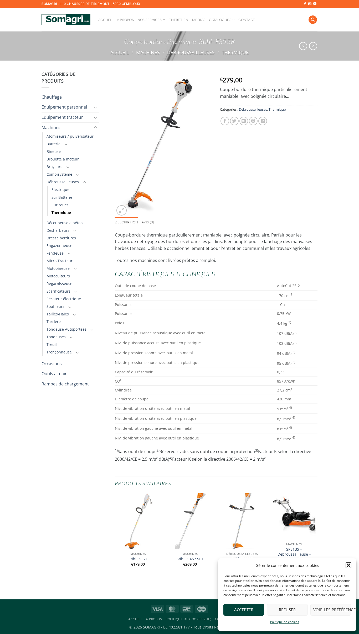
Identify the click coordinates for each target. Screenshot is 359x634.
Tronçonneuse (59, 352)
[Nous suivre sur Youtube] (314, 4)
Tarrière (54, 321)
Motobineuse (58, 268)
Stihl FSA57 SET (190, 559)
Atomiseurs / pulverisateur (70, 136)
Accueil (105, 20)
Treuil (52, 344)
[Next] (317, 537)
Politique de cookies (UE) (188, 619)
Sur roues (60, 204)
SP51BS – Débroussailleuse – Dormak (294, 554)
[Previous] (115, 537)
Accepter (243, 609)
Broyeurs (54, 166)
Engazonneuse (59, 245)
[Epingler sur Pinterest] (253, 121)
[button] (348, 565)
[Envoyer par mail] (243, 121)
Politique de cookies (284, 622)
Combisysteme (59, 174)
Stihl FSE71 (138, 559)
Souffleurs (55, 306)
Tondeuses (56, 336)
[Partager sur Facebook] (224, 121)
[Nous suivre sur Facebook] (304, 4)
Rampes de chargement (65, 384)
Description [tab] (126, 222)
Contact (246, 20)
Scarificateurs (58, 291)
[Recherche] (313, 19)
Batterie (53, 143)
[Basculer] (96, 107)
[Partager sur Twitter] (234, 121)
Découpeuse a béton (65, 222)
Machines (148, 52)
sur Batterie (62, 197)
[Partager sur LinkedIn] (262, 121)
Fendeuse (55, 253)
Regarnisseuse (59, 283)
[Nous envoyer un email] (309, 4)
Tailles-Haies (58, 313)
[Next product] (303, 46)
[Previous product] (313, 46)
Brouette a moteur (63, 159)
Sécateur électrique (64, 298)
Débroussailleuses (190, 52)
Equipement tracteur (62, 117)
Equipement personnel (64, 107)
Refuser (287, 609)
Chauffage (52, 97)
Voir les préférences (332, 609)
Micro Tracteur (60, 260)
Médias (199, 20)
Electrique (60, 189)
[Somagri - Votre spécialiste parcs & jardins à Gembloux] (66, 19)
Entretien (178, 20)
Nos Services (149, 20)
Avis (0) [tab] (148, 222)
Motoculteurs (58, 275)
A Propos (125, 20)
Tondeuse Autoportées (66, 329)
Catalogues (220, 20)
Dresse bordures (61, 237)
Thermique (235, 52)
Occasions (52, 364)
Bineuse (54, 151)
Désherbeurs (58, 230)
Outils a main (55, 374)
